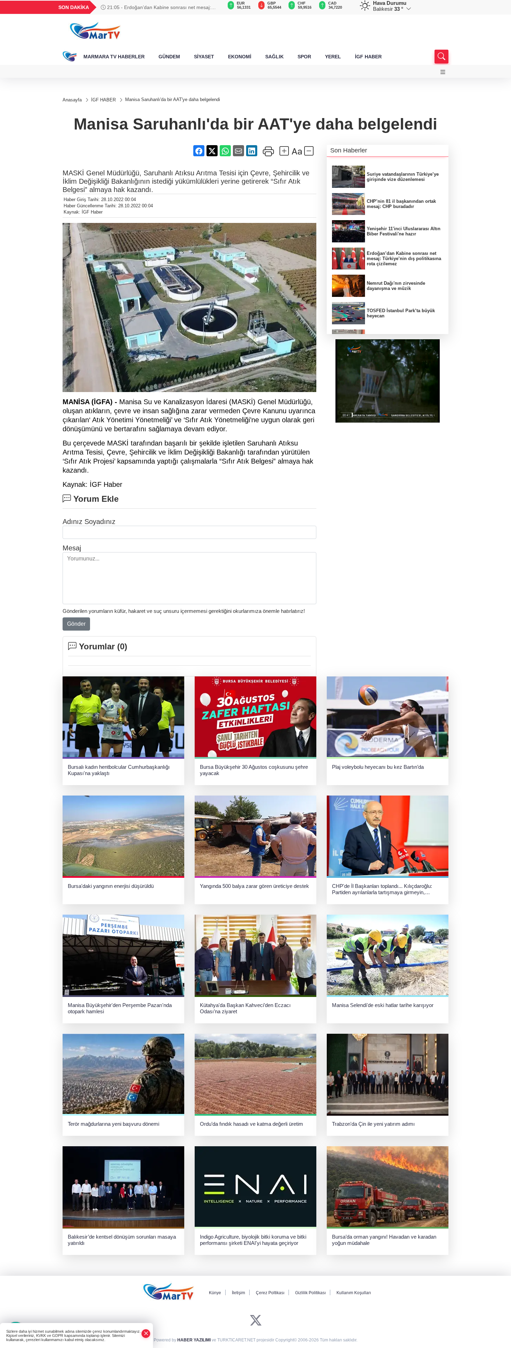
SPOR (304, 56)
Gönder (76, 624)
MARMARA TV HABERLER (114, 56)
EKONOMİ (239, 56)
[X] (255, 1320)
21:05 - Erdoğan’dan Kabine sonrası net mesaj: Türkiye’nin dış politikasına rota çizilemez (156, 7)
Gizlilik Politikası (310, 1292)
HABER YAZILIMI (194, 1340)
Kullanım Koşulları (353, 1292)
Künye (215, 1292)
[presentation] (213, 7)
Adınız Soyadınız (89, 521)
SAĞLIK (274, 56)
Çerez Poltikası (270, 1292)
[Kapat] (146, 1333)
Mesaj (72, 548)
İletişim (238, 1292)
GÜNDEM (169, 56)
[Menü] (442, 72)
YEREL (333, 56)
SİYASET (204, 56)
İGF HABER (368, 56)
